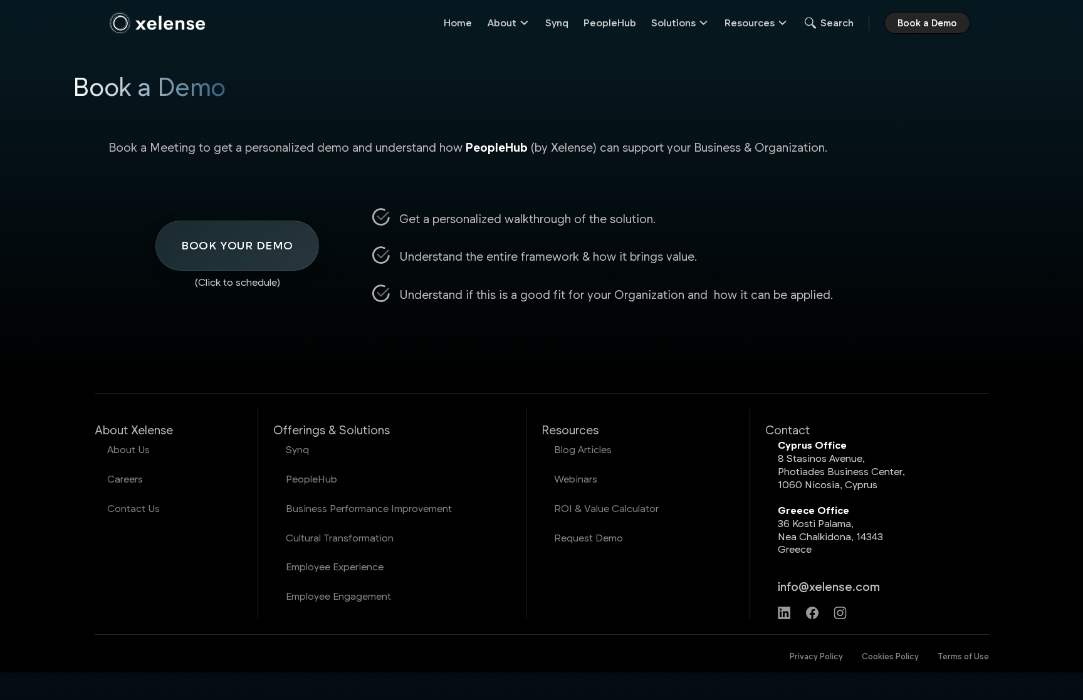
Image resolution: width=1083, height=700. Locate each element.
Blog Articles (583, 449)
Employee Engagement (338, 596)
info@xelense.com (829, 586)
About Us (128, 449)
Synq (556, 22)
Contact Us (133, 508)
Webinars (575, 478)
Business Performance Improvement (369, 508)
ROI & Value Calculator (606, 508)
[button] (508, 22)
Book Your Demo (237, 245)
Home (458, 22)
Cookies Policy (890, 656)
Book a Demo (927, 22)
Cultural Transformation (340, 537)
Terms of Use (963, 656)
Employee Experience (335, 566)
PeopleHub (609, 22)
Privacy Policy (816, 656)
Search (837, 22)
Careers (125, 478)
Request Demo (588, 537)
